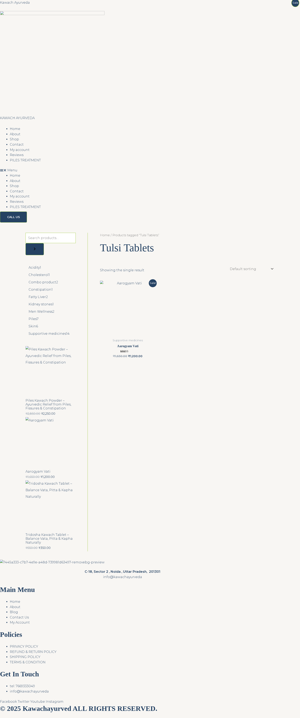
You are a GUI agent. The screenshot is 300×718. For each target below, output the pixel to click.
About (15, 134)
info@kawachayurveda (122, 577)
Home (15, 129)
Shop (14, 139)
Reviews (16, 155)
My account (20, 150)
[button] (122, 170)
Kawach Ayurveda (15, 2)
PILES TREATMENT (25, 160)
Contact (17, 144)
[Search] (35, 249)
